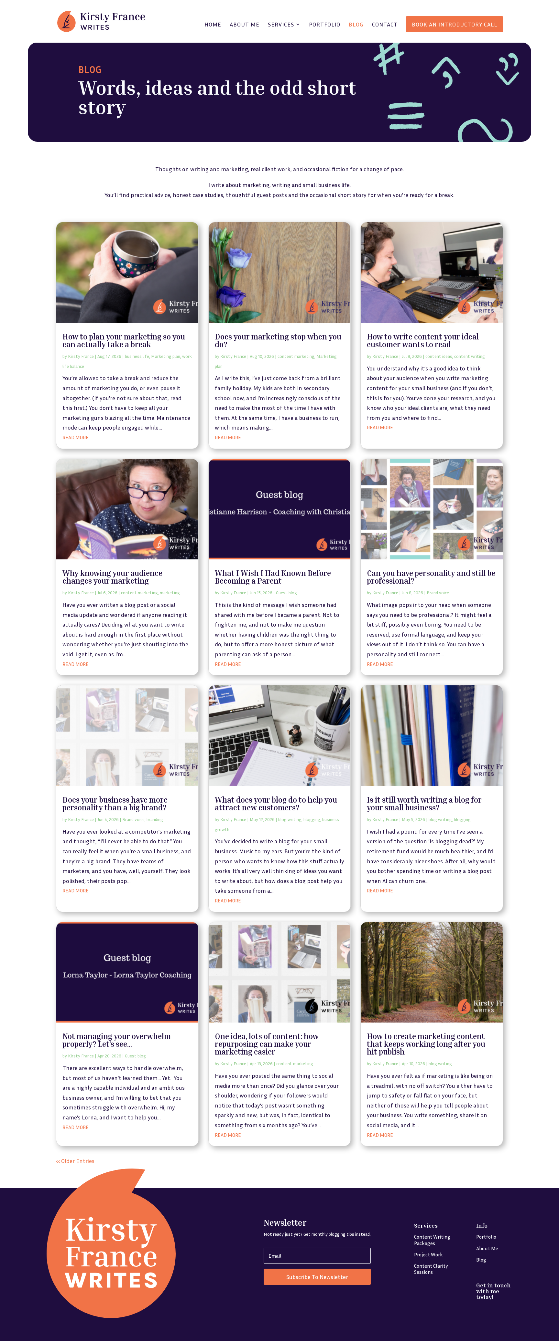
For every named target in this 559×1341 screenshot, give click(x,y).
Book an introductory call (454, 24)
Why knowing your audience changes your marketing (112, 576)
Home (212, 25)
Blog (356, 25)
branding (155, 819)
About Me (244, 25)
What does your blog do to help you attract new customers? (276, 803)
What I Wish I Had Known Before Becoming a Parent (273, 576)
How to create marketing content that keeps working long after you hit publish (426, 1044)
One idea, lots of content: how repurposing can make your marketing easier (267, 1044)
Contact (385, 25)
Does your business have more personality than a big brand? (115, 803)
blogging (311, 819)
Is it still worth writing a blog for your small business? (424, 803)
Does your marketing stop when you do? (278, 340)
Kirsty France (81, 356)
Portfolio (324, 25)
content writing (469, 356)
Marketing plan (165, 356)
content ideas (438, 356)
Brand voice (438, 592)
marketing (170, 592)
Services (281, 25)
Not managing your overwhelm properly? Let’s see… (116, 1040)
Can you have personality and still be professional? (431, 576)
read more (75, 437)
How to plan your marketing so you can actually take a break (123, 340)
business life (137, 356)
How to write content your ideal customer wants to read (423, 340)
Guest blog (286, 592)
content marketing (296, 356)
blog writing (289, 819)
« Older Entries (75, 1160)
